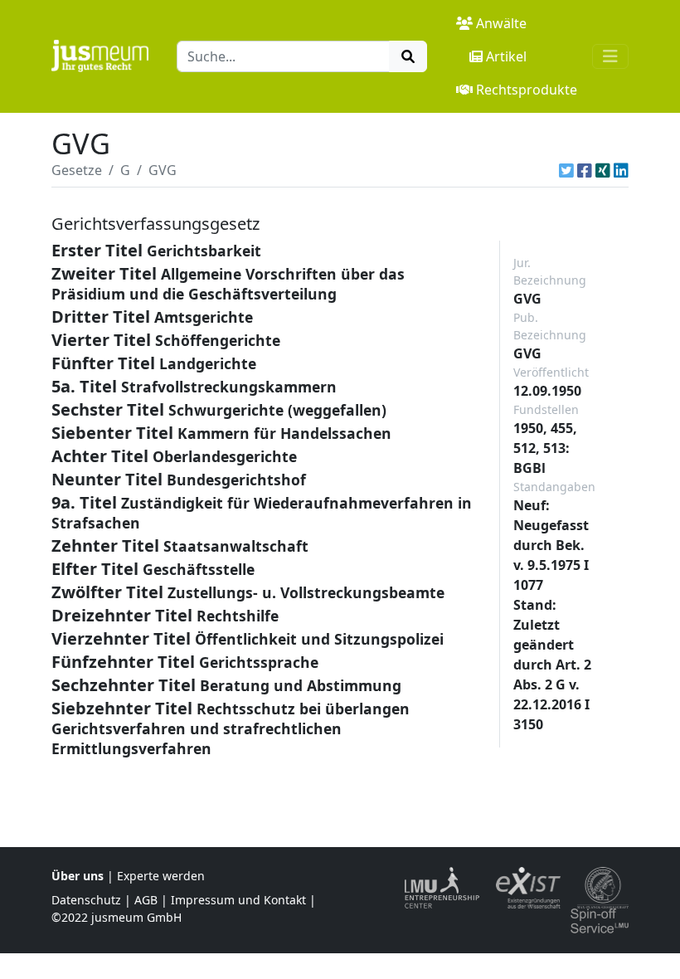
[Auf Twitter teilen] (566, 170)
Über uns (77, 876)
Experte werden (161, 876)
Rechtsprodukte (526, 89)
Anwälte (501, 23)
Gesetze (76, 170)
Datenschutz (86, 900)
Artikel (506, 56)
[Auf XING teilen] (602, 170)
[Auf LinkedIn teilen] (621, 170)
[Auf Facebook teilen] (584, 170)
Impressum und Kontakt (238, 900)
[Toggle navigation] (610, 56)
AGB (146, 900)
